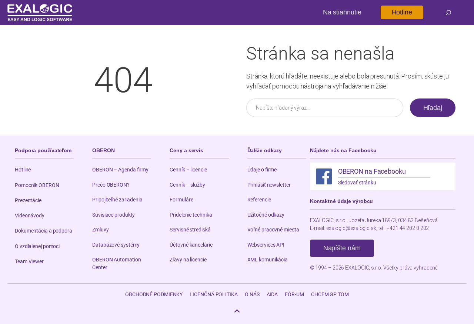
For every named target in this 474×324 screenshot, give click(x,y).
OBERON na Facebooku (372, 171)
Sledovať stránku (357, 183)
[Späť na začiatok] (237, 311)
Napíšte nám (342, 248)
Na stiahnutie (342, 12)
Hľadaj (432, 107)
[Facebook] (324, 176)
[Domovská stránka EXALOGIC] (39, 12)
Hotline (402, 12)
